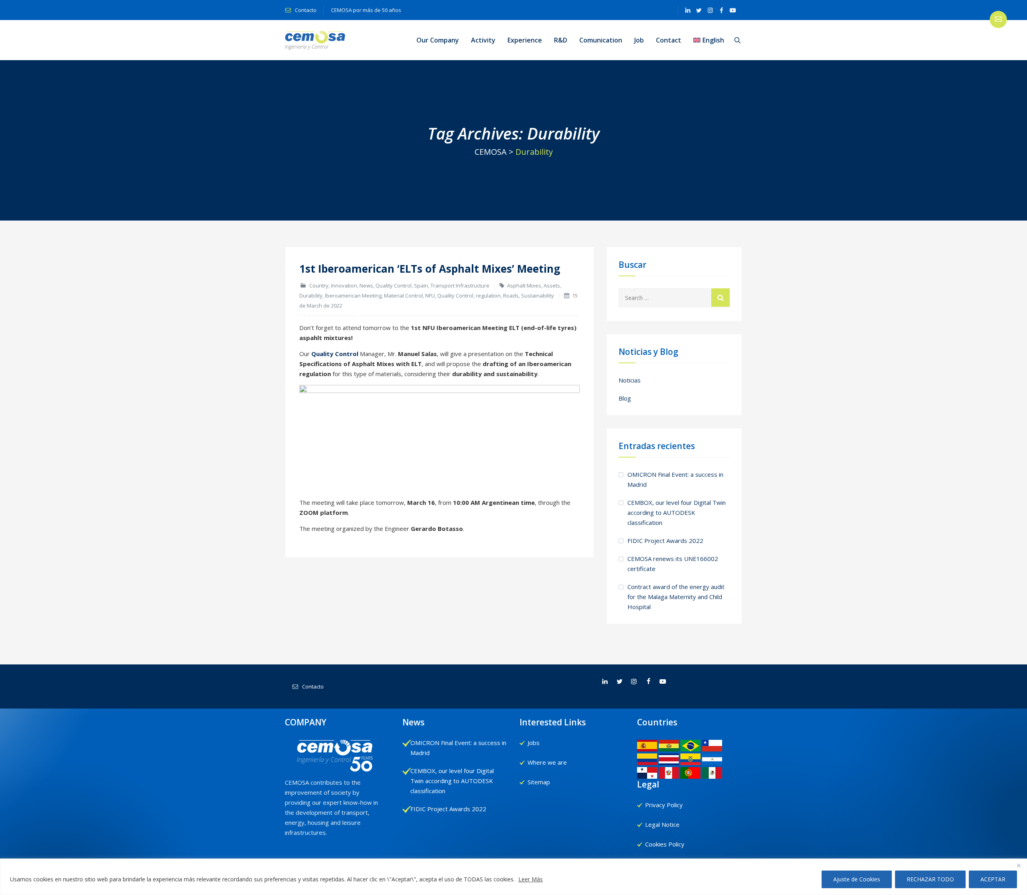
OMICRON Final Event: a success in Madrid (675, 479)
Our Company (437, 40)
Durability (311, 295)
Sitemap (539, 782)
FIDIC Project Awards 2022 (665, 541)
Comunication (600, 40)
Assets (552, 285)
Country (319, 285)
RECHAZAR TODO (930, 879)
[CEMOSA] (315, 40)
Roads (511, 295)
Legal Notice (662, 824)
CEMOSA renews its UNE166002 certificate (672, 564)
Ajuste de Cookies (856, 879)
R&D (560, 40)
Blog (625, 398)
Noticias (630, 380)
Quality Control (393, 285)
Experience (524, 40)
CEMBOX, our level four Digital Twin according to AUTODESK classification (676, 512)
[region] (513, 877)
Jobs (534, 743)
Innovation (344, 285)
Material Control (403, 295)
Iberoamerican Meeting (353, 295)
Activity (483, 40)
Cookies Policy (664, 844)
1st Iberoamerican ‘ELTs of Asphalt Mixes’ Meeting (429, 268)
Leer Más (530, 879)
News (366, 285)
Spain (421, 285)
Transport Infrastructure (459, 285)
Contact (668, 40)
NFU (430, 295)
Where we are (547, 762)
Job (639, 40)
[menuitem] (708, 40)
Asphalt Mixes (524, 285)
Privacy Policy (664, 805)
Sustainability (537, 295)
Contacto (305, 10)
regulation (488, 295)
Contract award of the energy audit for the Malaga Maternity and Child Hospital (676, 597)
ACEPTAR (992, 879)
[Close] (1018, 865)
